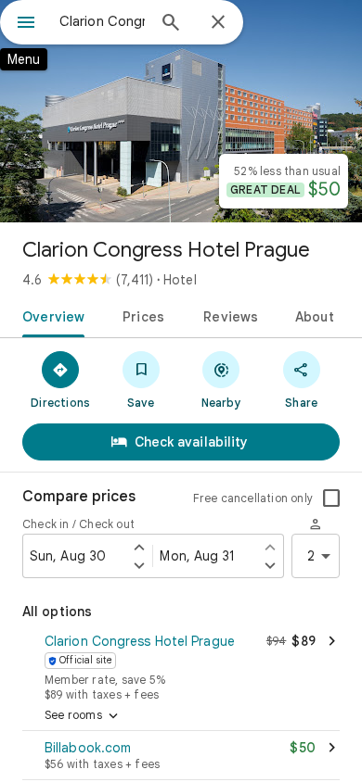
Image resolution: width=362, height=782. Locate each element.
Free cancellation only (253, 498)
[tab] (49, 315)
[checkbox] (331, 498)
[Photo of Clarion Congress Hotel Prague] (181, 111)
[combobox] (102, 21)
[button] (181, 665)
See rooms (83, 716)
